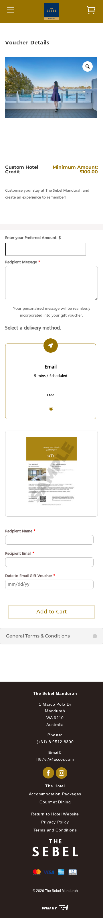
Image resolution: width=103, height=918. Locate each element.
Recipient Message (22, 262)
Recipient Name (20, 531)
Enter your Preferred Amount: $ (33, 238)
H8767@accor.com (55, 759)
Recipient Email (20, 554)
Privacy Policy (55, 822)
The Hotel (55, 786)
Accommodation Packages (55, 794)
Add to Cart (51, 612)
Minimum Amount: (75, 167)
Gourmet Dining (55, 802)
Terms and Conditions (55, 830)
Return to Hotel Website (55, 814)
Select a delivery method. (33, 328)
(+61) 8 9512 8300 (55, 742)
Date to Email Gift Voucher (30, 576)
